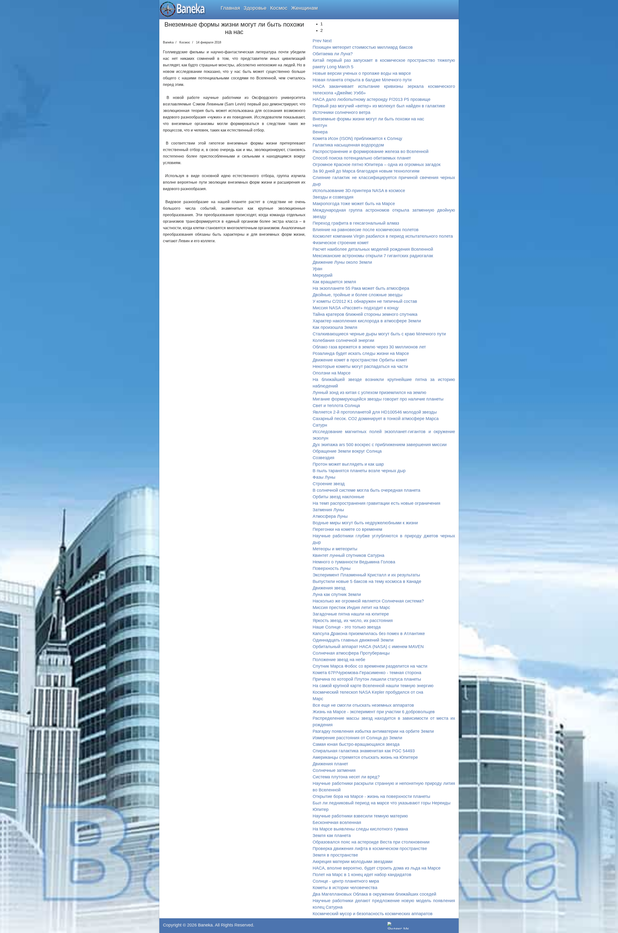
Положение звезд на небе (339, 659)
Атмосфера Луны (330, 516)
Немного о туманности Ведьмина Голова (354, 562)
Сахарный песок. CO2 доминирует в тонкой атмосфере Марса (376, 418)
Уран (317, 268)
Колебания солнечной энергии (343, 340)
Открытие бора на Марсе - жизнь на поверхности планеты (371, 796)
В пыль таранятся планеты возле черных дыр (359, 470)
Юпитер (321, 809)
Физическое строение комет (341, 242)
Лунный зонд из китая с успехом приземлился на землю (369, 392)
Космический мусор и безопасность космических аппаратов (373, 913)
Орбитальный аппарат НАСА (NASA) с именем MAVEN (368, 646)
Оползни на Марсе (332, 373)
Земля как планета (332, 835)
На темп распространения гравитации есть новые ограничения (376, 503)
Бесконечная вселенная (337, 822)
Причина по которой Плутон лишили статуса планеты (367, 679)
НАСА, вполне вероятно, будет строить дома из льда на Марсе (377, 868)
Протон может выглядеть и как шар (348, 464)
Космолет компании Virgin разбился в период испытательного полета (383, 236)
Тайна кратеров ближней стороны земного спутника (365, 314)
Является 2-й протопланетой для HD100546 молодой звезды (375, 412)
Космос (279, 8)
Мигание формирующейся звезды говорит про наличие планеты (378, 399)
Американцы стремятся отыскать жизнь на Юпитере (365, 757)
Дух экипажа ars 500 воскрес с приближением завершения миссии (380, 444)
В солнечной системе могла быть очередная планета (366, 490)
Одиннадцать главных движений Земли (353, 640)
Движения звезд (329, 588)
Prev (317, 40)
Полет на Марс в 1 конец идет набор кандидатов (362, 874)
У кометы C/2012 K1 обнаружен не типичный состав (365, 301)
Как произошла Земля (335, 327)
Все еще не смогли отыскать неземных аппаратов (363, 705)
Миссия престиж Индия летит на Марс (351, 607)
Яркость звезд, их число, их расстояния (353, 620)
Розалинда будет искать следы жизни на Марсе (361, 353)
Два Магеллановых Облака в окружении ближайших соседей (374, 894)
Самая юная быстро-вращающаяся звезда (356, 744)
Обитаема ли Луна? (333, 53)
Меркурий (322, 275)
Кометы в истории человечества (345, 887)
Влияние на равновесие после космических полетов (366, 229)
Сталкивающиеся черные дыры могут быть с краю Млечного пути (379, 334)
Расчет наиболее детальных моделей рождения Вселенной (373, 249)
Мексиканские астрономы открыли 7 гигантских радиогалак (373, 255)
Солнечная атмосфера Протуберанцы (351, 653)
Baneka (205, 925)
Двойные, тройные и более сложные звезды (357, 294)
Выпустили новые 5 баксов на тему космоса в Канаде (367, 581)
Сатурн (320, 425)
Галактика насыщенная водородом (348, 145)
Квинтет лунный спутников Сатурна (348, 555)
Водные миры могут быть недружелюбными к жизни (365, 522)
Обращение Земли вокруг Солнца (347, 451)
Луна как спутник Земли (337, 594)
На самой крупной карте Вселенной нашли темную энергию (373, 685)
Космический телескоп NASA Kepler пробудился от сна (368, 692)
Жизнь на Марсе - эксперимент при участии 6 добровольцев (374, 711)
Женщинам (304, 8)
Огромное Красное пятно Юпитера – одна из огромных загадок (377, 164)
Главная (230, 8)
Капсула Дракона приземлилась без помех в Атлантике (369, 633)
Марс (318, 698)
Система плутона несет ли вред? (346, 776)
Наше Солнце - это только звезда (347, 627)
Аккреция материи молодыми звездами (353, 861)
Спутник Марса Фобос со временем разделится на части (370, 666)
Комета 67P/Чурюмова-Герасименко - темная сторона (367, 672)
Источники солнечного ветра (341, 112)
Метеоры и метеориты (335, 548)
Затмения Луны (328, 509)
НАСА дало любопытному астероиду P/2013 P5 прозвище (371, 99)
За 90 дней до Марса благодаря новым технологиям (366, 171)
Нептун (320, 125)
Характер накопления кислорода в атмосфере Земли (367, 320)
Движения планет (330, 763)
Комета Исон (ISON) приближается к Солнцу (357, 138)
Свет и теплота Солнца (336, 405)
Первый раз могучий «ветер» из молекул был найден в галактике (379, 106)
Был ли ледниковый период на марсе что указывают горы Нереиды (381, 803)
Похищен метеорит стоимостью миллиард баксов (363, 47)
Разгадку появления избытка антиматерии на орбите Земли (373, 731)
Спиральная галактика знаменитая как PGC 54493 (364, 750)
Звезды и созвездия (333, 197)
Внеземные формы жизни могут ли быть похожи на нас (368, 119)
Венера (320, 132)
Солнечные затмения (334, 770)
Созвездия (323, 457)
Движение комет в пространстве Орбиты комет (360, 360)
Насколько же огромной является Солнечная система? (368, 601)
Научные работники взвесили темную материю (360, 816)
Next (327, 40)
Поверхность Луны (332, 568)
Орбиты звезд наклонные (338, 496)
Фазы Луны (324, 477)
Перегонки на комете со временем (347, 529)
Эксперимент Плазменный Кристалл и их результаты (366, 575)
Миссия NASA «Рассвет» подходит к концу (356, 307)
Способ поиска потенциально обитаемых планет (362, 158)
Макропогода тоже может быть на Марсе (354, 203)
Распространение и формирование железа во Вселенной (370, 151)
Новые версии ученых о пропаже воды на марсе (362, 73)
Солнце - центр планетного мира (346, 881)
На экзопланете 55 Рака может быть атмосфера (361, 288)
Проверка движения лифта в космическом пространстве (370, 848)
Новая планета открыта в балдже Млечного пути (362, 79)
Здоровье (255, 8)
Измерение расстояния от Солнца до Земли (357, 737)
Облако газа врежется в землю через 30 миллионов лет (369, 347)
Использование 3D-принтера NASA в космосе (359, 190)
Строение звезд (329, 483)
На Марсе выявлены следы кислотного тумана (360, 829)
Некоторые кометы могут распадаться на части (360, 366)
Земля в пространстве (335, 855)
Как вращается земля (334, 281)
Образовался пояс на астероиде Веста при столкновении (371, 842)
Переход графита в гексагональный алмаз (356, 223)
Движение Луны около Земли (342, 262)
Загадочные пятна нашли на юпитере (351, 614)
